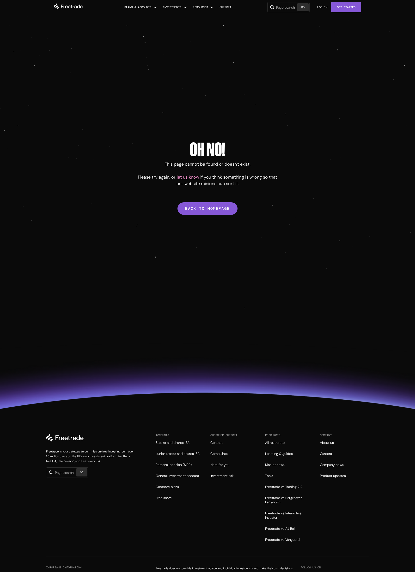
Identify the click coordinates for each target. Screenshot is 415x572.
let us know (188, 177)
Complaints (219, 454)
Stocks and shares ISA (172, 442)
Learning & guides (279, 454)
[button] (140, 7)
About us (327, 442)
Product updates (333, 476)
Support (225, 7)
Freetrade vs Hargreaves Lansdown (283, 500)
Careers (326, 454)
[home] (68, 7)
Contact (216, 442)
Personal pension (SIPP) (174, 465)
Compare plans (167, 487)
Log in (322, 7)
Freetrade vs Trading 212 (283, 487)
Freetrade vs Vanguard (282, 539)
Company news (332, 465)
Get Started (346, 7)
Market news (275, 465)
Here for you (219, 465)
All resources (275, 442)
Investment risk (222, 476)
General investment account (177, 476)
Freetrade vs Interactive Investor (283, 515)
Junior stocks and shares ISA (178, 454)
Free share (164, 498)
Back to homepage (207, 208)
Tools (269, 476)
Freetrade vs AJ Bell (280, 528)
